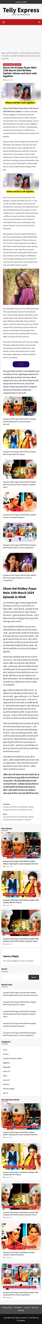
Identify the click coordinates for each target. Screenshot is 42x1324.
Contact (27, 1307)
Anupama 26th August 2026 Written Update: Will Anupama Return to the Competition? (19, 546)
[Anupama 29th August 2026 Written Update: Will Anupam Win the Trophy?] (21, 884)
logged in (15, 961)
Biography (7, 1067)
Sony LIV (6, 1080)
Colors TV (6, 1071)
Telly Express (21, 10)
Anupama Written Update (22, 856)
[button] (3, 22)
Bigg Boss (6, 1063)
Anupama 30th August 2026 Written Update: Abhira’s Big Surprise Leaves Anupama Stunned (19, 421)
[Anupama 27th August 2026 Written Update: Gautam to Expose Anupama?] (21, 1236)
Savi (32, 200)
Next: (18, 817)
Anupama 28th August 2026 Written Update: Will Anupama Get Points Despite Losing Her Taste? (19, 484)
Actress (6, 1054)
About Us (34, 1307)
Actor (5, 1050)
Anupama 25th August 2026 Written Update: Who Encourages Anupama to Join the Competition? (19, 577)
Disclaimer (18, 1307)
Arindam (7, 80)
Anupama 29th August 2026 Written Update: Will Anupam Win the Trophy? (19, 453)
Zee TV (5, 1093)
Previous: (18, 807)
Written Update (8, 64)
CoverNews (32, 1318)
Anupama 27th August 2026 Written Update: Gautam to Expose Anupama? (19, 516)
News (33, 856)
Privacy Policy (7, 1307)
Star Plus (17, 64)
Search (4, 969)
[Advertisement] (21, 37)
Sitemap (21, 1310)
